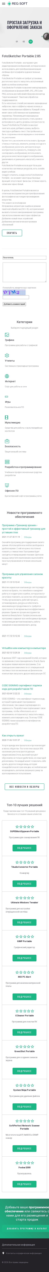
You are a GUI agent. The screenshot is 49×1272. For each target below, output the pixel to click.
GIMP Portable (24, 941)
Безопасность (13, 446)
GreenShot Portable (24, 1051)
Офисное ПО (12, 490)
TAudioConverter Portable (24, 867)
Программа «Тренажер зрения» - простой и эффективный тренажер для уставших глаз (23, 529)
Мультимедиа (12, 422)
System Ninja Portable (24, 1090)
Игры (8, 401)
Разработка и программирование (23, 467)
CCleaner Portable (24, 1015)
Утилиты (10, 360)
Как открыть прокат (13, 735)
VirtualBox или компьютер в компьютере (24, 648)
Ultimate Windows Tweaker (24, 902)
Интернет (10, 381)
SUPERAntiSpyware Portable (24, 831)
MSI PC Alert (24, 977)
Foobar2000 (25, 1167)
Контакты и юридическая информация (24, 1253)
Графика (9, 340)
